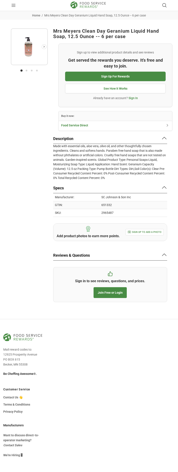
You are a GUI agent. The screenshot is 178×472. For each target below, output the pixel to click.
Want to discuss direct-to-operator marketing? (21, 440)
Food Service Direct (74, 125)
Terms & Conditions (16, 404)
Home (36, 15)
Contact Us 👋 (13, 397)
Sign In (133, 98)
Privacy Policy (13, 411)
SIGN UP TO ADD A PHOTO (147, 232)
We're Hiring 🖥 (13, 455)
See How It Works (115, 88)
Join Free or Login (110, 292)
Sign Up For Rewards (115, 76)
